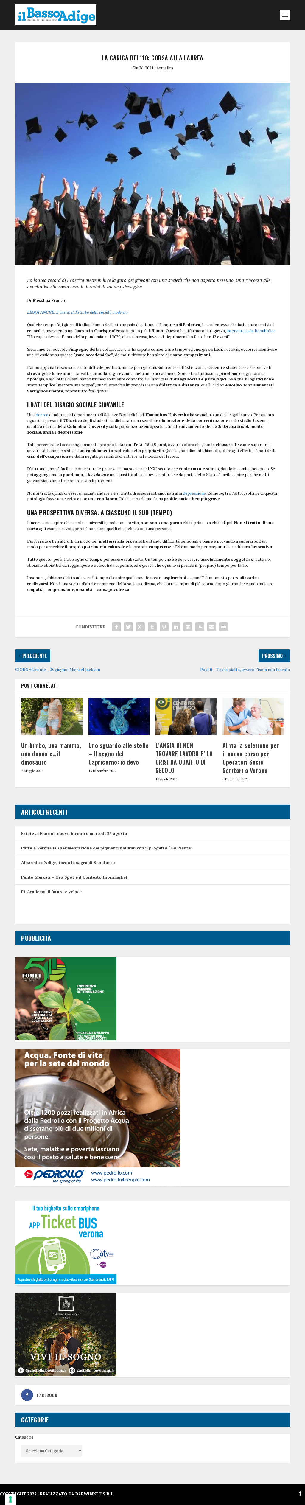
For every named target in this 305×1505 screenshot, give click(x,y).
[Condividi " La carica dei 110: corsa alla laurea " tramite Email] (212, 627)
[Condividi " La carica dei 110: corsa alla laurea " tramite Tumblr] (152, 627)
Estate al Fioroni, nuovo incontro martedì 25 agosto (74, 833)
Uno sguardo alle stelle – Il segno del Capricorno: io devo (118, 753)
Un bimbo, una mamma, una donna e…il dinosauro (51, 753)
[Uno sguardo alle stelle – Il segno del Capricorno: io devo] (119, 716)
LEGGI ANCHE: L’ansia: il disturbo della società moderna (77, 312)
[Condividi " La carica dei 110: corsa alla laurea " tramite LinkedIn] (176, 627)
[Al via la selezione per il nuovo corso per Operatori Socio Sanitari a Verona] (253, 716)
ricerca (41, 414)
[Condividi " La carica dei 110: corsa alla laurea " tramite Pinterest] (164, 627)
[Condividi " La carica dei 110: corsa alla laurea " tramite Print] (224, 627)
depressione (194, 493)
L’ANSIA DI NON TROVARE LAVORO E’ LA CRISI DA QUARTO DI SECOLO (184, 758)
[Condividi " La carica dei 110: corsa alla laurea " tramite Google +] (140, 627)
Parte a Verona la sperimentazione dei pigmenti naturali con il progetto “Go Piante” (106, 848)
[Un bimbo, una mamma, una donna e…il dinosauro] (51, 716)
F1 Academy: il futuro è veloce (51, 891)
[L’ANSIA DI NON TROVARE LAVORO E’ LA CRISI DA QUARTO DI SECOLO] (186, 716)
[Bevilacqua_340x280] (65, 1374)
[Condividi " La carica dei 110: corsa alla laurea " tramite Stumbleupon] (200, 627)
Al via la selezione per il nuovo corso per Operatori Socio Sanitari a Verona (250, 758)
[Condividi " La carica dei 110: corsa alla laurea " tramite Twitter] (128, 627)
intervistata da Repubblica (251, 330)
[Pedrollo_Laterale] (97, 1183)
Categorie (24, 1437)
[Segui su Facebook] (300, 1493)
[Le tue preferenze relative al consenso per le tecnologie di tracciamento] (10, 1499)
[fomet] (65, 1039)
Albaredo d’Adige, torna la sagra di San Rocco (68, 862)
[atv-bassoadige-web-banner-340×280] (65, 1282)
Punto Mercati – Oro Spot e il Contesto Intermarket (74, 877)
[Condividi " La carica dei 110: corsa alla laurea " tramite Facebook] (116, 627)
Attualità (164, 68)
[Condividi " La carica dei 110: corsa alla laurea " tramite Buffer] (188, 627)
